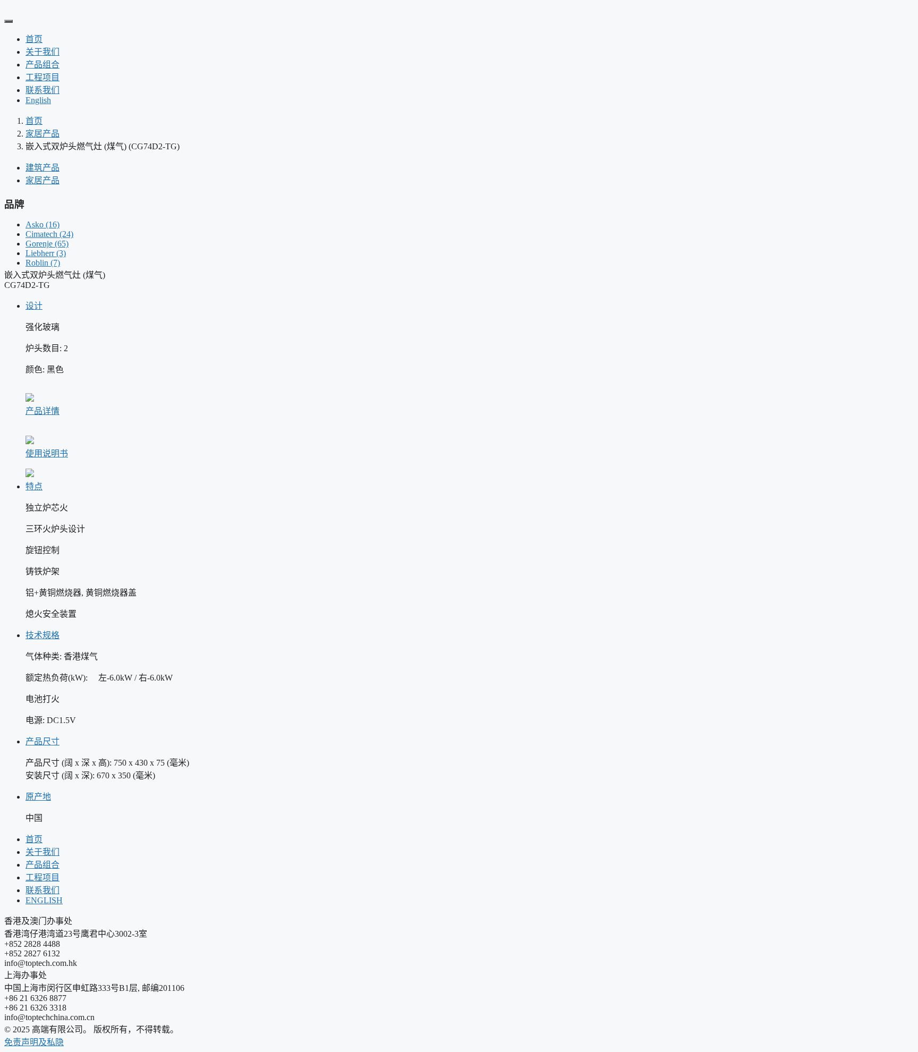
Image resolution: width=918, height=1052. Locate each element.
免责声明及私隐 (34, 1042)
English (38, 100)
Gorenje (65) (47, 243)
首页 (34, 39)
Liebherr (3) (46, 253)
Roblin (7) (43, 262)
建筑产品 (43, 167)
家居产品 (43, 133)
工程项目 (43, 77)
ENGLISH (44, 900)
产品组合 (43, 64)
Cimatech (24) (49, 234)
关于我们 (43, 51)
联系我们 (43, 90)
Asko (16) (43, 224)
